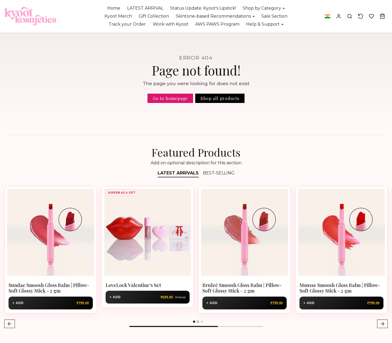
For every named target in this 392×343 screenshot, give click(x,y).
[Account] (338, 16)
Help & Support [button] (263, 24)
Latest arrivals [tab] (178, 173)
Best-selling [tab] (219, 173)
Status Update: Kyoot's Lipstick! (203, 8)
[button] (327, 16)
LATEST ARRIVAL (145, 8)
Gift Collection (154, 16)
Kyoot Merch (118, 16)
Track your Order (127, 24)
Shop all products (220, 98)
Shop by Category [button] (262, 8)
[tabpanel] (196, 258)
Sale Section (274, 16)
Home (113, 8)
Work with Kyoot (171, 24)
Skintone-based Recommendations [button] (214, 16)
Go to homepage (170, 98)
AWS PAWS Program (217, 24)
